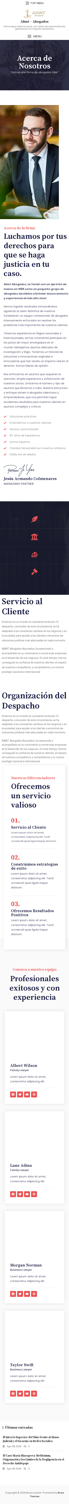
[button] (34, 36)
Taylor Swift (21, 1365)
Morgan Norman (26, 1265)
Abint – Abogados (35, 22)
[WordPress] (34, 1094)
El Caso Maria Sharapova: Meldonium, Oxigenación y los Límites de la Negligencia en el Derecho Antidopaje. (33, 1459)
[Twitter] (20, 1094)
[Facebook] (13, 1094)
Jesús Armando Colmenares (30, 478)
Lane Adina (21, 1165)
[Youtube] (27, 1094)
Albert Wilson (23, 1065)
